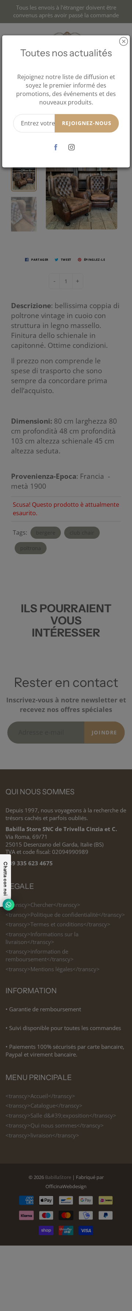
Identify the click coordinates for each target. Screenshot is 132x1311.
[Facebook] (55, 147)
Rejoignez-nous (86, 123)
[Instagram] (71, 147)
